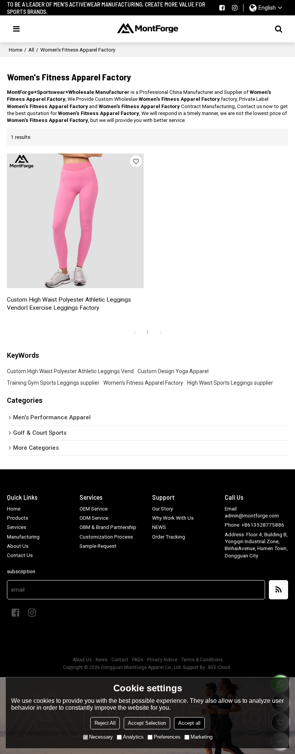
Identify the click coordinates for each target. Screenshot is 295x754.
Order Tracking (168, 537)
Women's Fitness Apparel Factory (143, 383)
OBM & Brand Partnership (108, 527)
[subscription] (278, 589)
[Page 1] (134, 332)
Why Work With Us (173, 518)
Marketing (201, 737)
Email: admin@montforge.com (252, 512)
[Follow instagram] (234, 8)
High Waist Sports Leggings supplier (230, 383)
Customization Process (106, 537)
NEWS (159, 527)
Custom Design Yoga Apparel (173, 371)
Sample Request (98, 546)
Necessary (101, 737)
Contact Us (20, 555)
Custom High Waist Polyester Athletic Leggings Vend (70, 371)
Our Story (162, 508)
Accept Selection (147, 723)
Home (15, 50)
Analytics (133, 737)
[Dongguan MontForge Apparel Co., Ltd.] (147, 28)
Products (17, 518)
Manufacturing (23, 537)
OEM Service (94, 508)
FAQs (137, 659)
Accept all (189, 723)
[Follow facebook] (222, 8)
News (102, 659)
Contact (119, 659)
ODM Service (94, 518)
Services (16, 527)
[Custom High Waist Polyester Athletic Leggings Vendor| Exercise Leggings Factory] (75, 220)
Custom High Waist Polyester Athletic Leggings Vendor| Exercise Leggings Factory (69, 304)
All (31, 50)
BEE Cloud (219, 667)
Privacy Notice (162, 659)
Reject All (105, 723)
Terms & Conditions (202, 659)
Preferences (167, 737)
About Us (17, 546)
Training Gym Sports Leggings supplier (53, 383)
